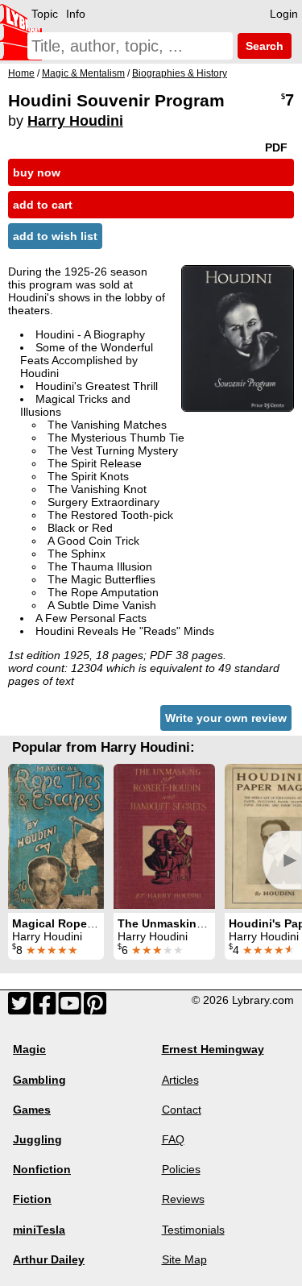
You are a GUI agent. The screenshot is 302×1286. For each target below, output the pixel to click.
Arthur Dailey (49, 1259)
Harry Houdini (75, 121)
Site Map (184, 1259)
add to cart (42, 204)
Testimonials (193, 1229)
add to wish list (55, 236)
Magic (29, 1049)
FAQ (173, 1139)
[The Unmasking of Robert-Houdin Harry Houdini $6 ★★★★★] (164, 836)
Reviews (183, 1199)
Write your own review (226, 717)
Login (284, 13)
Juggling (37, 1139)
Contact (181, 1109)
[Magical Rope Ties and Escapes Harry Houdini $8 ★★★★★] (56, 836)
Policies (181, 1169)
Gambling (39, 1079)
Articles (180, 1079)
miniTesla (39, 1229)
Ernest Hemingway (213, 1049)
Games (32, 1109)
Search (262, 45)
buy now (36, 172)
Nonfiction (42, 1169)
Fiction (32, 1199)
